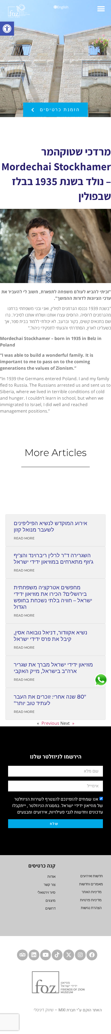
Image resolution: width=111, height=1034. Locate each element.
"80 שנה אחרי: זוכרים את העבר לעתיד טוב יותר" (50, 699)
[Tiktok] (57, 955)
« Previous (57, 723)
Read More (24, 538)
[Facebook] (91, 955)
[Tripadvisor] (22, 955)
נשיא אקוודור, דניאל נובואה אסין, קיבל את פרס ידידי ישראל (50, 635)
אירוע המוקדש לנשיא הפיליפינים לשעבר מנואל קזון (50, 526)
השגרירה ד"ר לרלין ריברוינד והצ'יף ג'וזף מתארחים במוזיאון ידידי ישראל (53, 558)
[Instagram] (80, 955)
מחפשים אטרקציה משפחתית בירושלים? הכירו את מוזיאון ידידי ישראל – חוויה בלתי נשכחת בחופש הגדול (53, 597)
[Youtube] (45, 955)
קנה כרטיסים (42, 865)
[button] (7, 29)
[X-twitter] (68, 955)
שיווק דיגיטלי (44, 1009)
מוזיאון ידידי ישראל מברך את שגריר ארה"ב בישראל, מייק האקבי (53, 667)
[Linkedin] (34, 955)
